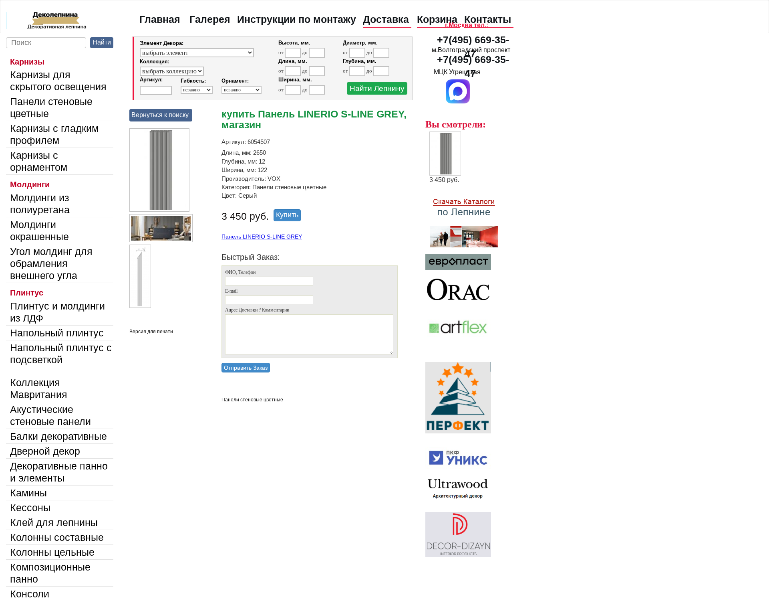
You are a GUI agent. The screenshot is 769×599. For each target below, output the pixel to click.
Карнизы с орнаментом (38, 161)
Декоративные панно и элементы (59, 472)
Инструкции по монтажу (296, 19)
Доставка (386, 19)
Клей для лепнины (54, 522)
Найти (102, 42)
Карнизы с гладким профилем (54, 134)
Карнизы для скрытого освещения (58, 80)
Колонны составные (57, 537)
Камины (28, 492)
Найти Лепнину (377, 88)
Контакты (487, 19)
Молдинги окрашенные (39, 230)
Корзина (437, 19)
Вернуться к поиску (160, 114)
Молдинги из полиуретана (40, 203)
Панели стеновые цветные (51, 107)
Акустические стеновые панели (50, 415)
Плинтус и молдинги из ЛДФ (57, 312)
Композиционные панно (50, 573)
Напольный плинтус (57, 332)
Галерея (209, 19)
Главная (159, 19)
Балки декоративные (58, 436)
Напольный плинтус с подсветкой (61, 353)
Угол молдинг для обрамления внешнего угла (51, 263)
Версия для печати (151, 331)
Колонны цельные (52, 552)
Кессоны (30, 507)
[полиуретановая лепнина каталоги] (471, 218)
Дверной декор (45, 451)
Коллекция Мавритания (38, 388)
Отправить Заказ (246, 367)
